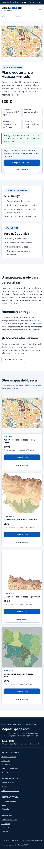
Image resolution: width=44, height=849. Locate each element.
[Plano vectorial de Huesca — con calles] (22, 413)
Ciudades (11, 17)
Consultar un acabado (10, 790)
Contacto (5, 809)
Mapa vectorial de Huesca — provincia (22, 597)
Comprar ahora (22, 457)
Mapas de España (8, 757)
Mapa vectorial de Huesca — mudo (20, 519)
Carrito (4, 805)
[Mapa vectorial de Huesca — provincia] (22, 570)
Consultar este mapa (13, 359)
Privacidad (5, 827)
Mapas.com (11, 8)
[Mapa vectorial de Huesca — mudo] (22, 493)
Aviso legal (5, 823)
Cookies (4, 831)
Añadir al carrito (22, 169)
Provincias (5, 760)
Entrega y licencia (8, 801)
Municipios (5, 764)
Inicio (3, 17)
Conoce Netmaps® (8, 820)
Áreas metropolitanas (9, 768)
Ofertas (4, 787)
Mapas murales (7, 783)
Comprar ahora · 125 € (22, 162)
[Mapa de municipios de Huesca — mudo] (22, 647)
